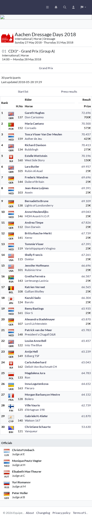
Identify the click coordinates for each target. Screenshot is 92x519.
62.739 (86, 405)
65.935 (86, 308)
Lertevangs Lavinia (36, 280)
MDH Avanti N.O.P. (37, 216)
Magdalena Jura (35, 373)
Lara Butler (32, 166)
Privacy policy (61, 513)
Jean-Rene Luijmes (37, 188)
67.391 (86, 244)
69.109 (86, 201)
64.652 (86, 384)
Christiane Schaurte (38, 427)
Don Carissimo (34, 117)
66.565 (86, 287)
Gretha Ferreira (35, 276)
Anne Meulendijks (36, 212)
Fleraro (29, 388)
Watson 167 (32, 420)
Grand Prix (46, 68)
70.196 (86, 156)
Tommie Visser (34, 244)
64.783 (86, 373)
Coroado (30, 128)
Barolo (29, 302)
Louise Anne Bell (35, 341)
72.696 (86, 113)
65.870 (86, 319)
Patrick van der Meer (38, 330)
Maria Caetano (34, 123)
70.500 (86, 123)
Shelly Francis (33, 255)
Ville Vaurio (32, 405)
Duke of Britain (34, 182)
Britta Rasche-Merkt (38, 233)
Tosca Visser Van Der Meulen (43, 134)
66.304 (86, 298)
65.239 (86, 351)
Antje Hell (31, 351)
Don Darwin (32, 227)
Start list (23, 91)
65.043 (86, 362)
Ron (27, 377)
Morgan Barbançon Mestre (42, 394)
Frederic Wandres (36, 177)
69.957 (86, 166)
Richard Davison (35, 145)
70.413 (86, 145)
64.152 (86, 394)
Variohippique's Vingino (40, 248)
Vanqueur (31, 431)
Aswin (29, 192)
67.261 (86, 255)
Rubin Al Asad (34, 171)
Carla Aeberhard (35, 362)
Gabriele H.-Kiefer (36, 416)
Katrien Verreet (35, 287)
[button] (83, 7)
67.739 (86, 233)
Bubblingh (31, 149)
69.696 (86, 177)
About (30, 513)
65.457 (86, 341)
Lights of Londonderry (39, 205)
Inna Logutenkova (36, 384)
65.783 (86, 330)
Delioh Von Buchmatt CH (41, 366)
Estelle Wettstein (36, 156)
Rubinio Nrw (33, 270)
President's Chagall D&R (40, 334)
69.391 (86, 188)
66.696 (86, 265)
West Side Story (35, 160)
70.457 (86, 134)
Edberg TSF (32, 356)
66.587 (86, 276)
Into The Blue (33, 345)
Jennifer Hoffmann (37, 265)
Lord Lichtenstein (36, 323)
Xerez (28, 237)
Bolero (29, 399)
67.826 (86, 222)
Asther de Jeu (33, 139)
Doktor (29, 259)
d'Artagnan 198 (35, 409)
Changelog (43, 513)
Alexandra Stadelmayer (40, 319)
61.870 (86, 416)
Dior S (29, 313)
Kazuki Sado (33, 298)
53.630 (86, 427)
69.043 (86, 212)
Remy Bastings (34, 308)
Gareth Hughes (34, 113)
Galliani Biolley (34, 291)
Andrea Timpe (34, 222)
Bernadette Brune (36, 201)
